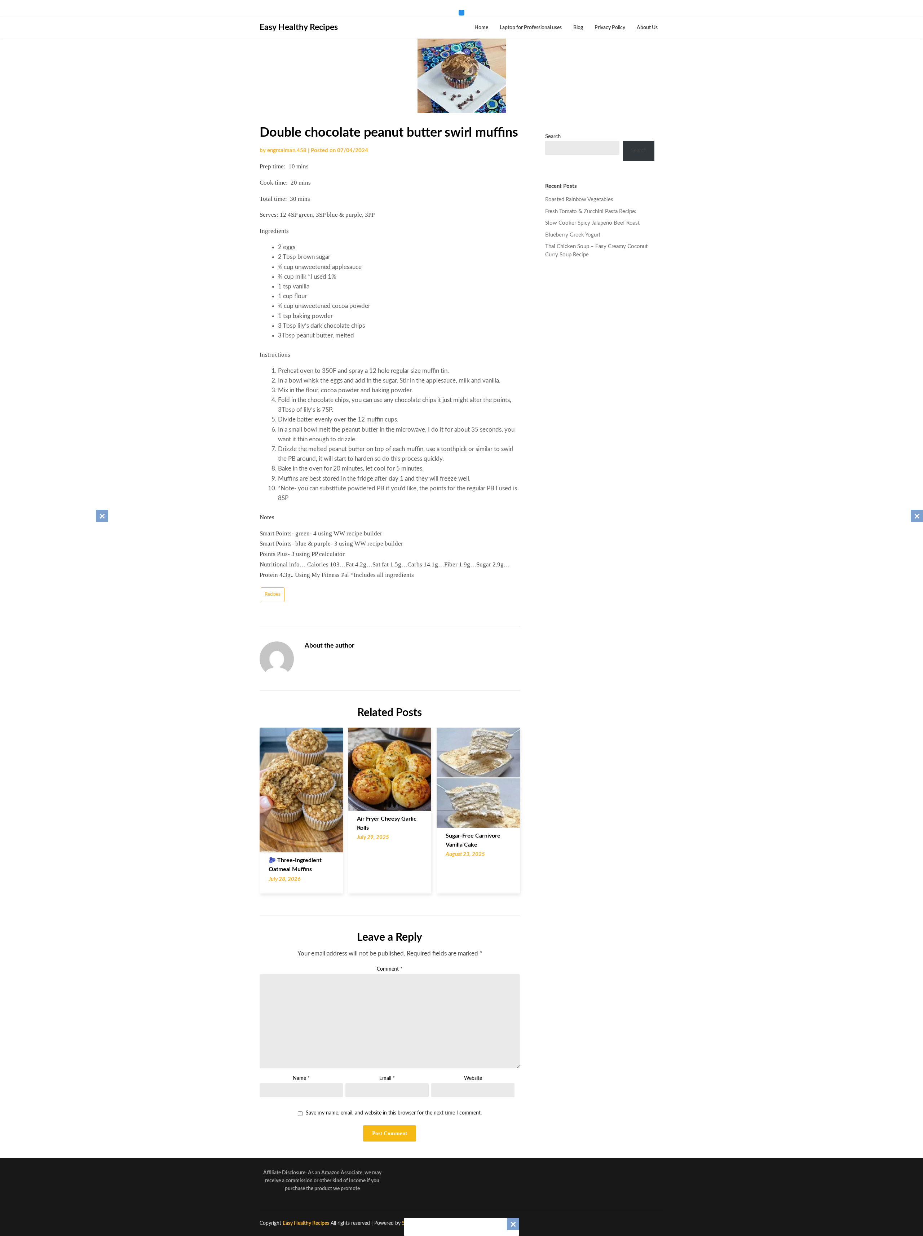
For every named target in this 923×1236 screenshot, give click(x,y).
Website (473, 1078)
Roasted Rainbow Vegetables (579, 199)
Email (387, 1078)
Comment (389, 969)
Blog (578, 27)
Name (301, 1078)
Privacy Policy (610, 27)
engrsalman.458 (286, 150)
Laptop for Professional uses (531, 27)
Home (481, 27)
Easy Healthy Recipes (299, 27)
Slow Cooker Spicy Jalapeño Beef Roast (592, 223)
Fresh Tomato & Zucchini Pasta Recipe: (590, 211)
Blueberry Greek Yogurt (572, 235)
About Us (647, 27)
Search (553, 136)
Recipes (273, 594)
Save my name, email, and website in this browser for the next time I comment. (394, 1113)
